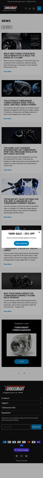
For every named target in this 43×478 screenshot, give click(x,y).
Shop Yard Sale (21, 243)
